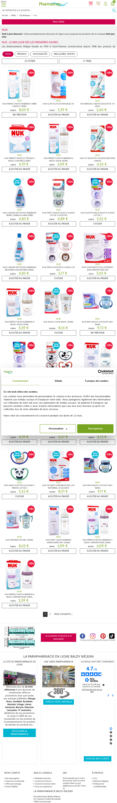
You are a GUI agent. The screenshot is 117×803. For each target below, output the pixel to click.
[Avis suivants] (113, 695)
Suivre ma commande (14, 781)
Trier (88, 61)
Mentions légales (100, 781)
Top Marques (24, 15)
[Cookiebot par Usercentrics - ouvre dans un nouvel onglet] (100, 372)
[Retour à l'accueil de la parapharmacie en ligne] (54, 3)
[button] (105, 3)
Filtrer (31, 61)
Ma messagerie (12, 778)
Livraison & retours (43, 781)
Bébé (13, 15)
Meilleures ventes (64, 54)
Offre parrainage (13, 784)
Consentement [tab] (20, 381)
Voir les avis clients (97, 758)
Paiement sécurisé (43, 778)
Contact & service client (45, 784)
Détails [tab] (58, 381)
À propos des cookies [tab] (96, 381)
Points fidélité (11, 786)
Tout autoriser (95, 428)
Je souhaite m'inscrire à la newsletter (58, 637)
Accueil (5, 15)
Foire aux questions (43, 786)
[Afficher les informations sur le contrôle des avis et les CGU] (103, 685)
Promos (22, 54)
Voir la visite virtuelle (58, 701)
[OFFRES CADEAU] (91, 3)
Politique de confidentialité (99, 785)
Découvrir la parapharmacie (19, 733)
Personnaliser (56, 428)
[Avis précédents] (108, 695)
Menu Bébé (58, 21)
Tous (8, 54)
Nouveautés (40, 54)
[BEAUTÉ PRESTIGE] (98, 3)
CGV (95, 778)
